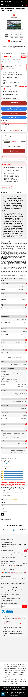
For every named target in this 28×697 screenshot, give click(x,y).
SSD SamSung (23, 681)
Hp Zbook (22, 670)
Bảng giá (18, 1)
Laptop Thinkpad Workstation (12, 670)
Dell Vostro (6, 668)
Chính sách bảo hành (6, 553)
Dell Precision (14, 664)
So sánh (15, 113)
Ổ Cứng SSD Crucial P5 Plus (17, 140)
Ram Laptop (21, 674)
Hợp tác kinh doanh (21, 544)
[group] (14, 22)
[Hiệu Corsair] (5, 529)
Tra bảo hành (24, 1)
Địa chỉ (13, 1)
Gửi (3, 514)
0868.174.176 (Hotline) (21, 565)
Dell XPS (7, 666)
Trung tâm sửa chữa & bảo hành (8, 544)
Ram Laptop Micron (9, 678)
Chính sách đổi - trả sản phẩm (19, 555)
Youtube (25, 563)
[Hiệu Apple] (3, 53)
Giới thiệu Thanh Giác (6, 542)
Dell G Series (21, 666)
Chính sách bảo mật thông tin (8, 557)
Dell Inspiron (13, 668)
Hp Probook (15, 672)
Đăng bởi (3, 502)
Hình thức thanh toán (16, 553)
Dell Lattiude (21, 664)
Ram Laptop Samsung (9, 676)
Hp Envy (14, 674)
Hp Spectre (8, 674)
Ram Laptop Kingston (8, 681)
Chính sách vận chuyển (6, 555)
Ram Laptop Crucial (9, 679)
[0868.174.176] (26, 5)
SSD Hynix (14, 683)
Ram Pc (16, 681)
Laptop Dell (6, 664)
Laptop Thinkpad (22, 668)
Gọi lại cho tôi (15, 117)
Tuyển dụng (4, 546)
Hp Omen (22, 672)
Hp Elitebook (8, 672)
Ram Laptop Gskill (20, 678)
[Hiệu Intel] (14, 529)
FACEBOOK (5, 563)
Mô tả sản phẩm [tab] (6, 187)
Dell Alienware (13, 666)
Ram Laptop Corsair (20, 679)
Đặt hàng (15, 151)
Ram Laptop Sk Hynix (21, 676)
